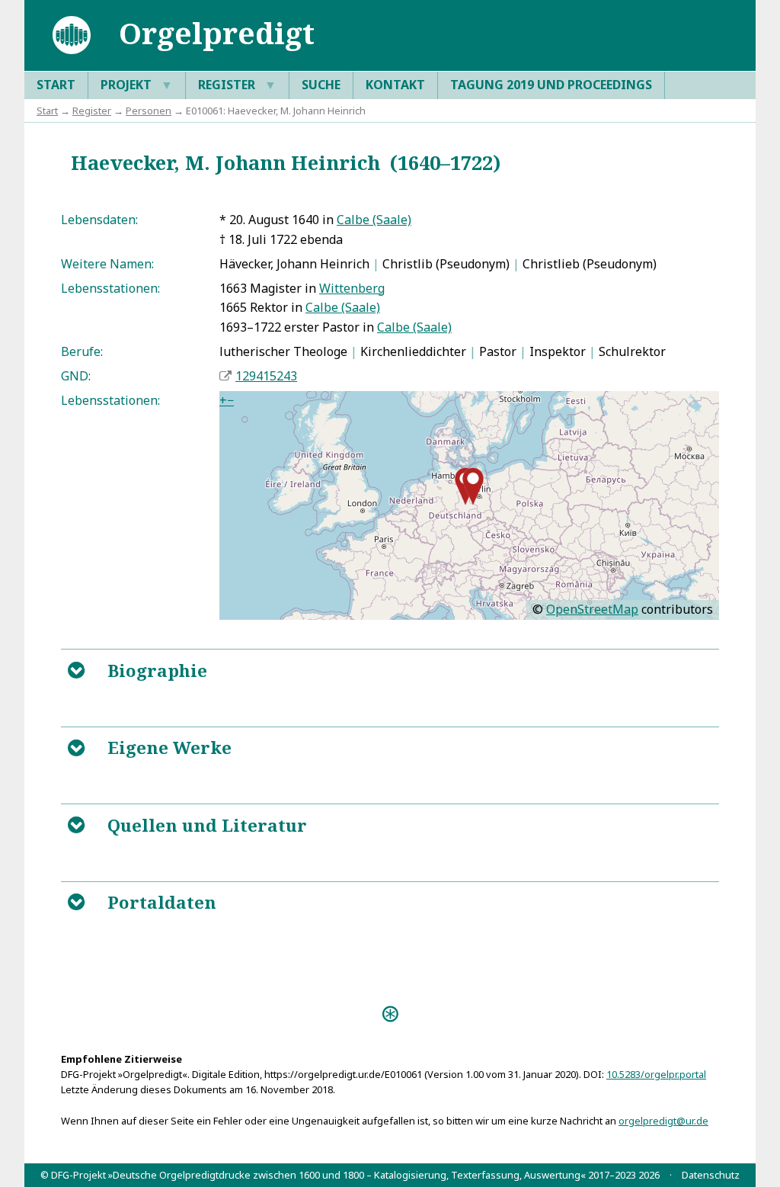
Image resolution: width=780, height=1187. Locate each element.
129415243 (266, 375)
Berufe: (82, 351)
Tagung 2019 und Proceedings (551, 84)
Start (56, 84)
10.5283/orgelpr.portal (656, 1074)
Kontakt (395, 84)
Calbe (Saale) (374, 219)
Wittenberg (352, 288)
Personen (148, 110)
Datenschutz (711, 1175)
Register (237, 84)
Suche (321, 84)
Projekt (137, 84)
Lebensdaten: (99, 219)
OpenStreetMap (592, 609)
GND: (76, 375)
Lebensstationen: (110, 288)
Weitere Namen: (107, 263)
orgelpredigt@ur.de (663, 1121)
